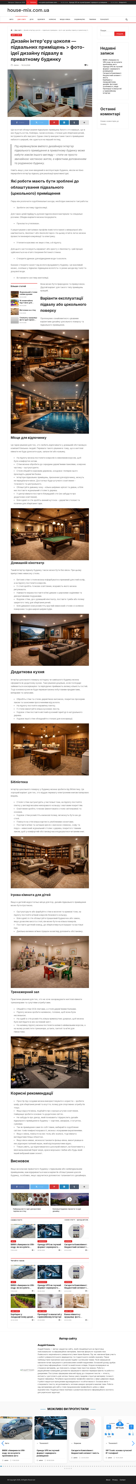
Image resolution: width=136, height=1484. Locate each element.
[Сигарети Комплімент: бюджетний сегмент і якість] (76, 1231)
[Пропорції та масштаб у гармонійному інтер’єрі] (50, 1301)
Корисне (68, 1241)
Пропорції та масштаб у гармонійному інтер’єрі (50, 1315)
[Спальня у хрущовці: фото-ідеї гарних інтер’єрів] (15, 320)
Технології (42, 1241)
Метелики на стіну (28, 310)
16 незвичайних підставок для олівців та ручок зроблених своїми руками (27, 302)
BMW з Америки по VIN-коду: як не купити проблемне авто (22, 1246)
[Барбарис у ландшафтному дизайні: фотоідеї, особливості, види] (23, 1301)
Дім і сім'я (17, 30)
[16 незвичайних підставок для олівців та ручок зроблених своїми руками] (15, 303)
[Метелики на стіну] (15, 311)
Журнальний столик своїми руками (28, 293)
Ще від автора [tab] (82, 1220)
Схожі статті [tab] (69, 1220)
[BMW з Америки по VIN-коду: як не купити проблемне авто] (23, 1231)
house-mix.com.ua (28, 10)
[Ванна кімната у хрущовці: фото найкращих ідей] (76, 1301)
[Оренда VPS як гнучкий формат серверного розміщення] (50, 1231)
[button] (2, 1443)
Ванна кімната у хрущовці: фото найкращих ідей (72, 1315)
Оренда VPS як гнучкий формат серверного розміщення (64, 2)
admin (6, 1460)
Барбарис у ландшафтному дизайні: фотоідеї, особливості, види (23, 1315)
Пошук (103, 30)
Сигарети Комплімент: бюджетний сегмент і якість (112, 2)
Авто (13, 1241)
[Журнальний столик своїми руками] (15, 294)
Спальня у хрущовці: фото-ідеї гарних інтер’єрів (28, 319)
